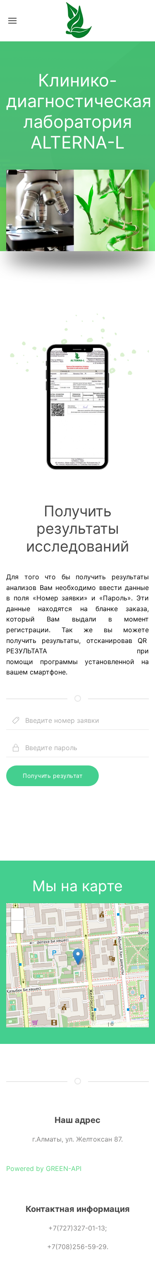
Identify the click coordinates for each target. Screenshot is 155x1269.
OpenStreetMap (131, 1023)
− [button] (17, 926)
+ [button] (17, 914)
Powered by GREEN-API (43, 1168)
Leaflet (100, 1023)
